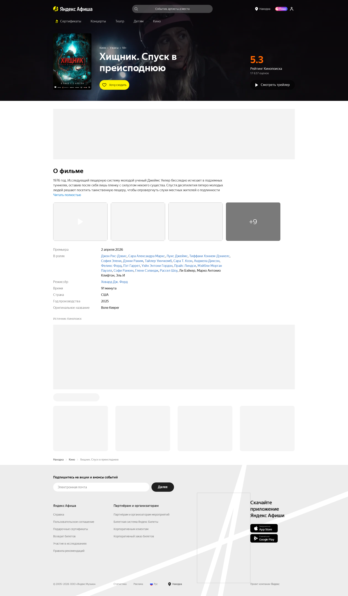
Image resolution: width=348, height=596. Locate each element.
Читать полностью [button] (67, 195)
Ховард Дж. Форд (114, 282)
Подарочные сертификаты (70, 529)
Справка (58, 514)
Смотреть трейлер (275, 85)
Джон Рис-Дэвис (114, 256)
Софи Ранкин (124, 270)
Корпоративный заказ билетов (134, 536)
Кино (72, 459)
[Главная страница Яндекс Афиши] (55, 8)
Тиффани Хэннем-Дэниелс (209, 256)
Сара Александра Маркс (146, 256)
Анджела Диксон (207, 261)
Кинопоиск (74, 318)
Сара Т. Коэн (182, 261)
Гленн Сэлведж (146, 270)
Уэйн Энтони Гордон (157, 266)
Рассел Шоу (169, 270)
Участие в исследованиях (70, 543)
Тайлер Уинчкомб (158, 261)
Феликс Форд (111, 266)
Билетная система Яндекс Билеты (136, 521)
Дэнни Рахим (133, 261)
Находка (58, 459)
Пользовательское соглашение (73, 521)
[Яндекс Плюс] (281, 9)
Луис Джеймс (177, 256)
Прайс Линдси (185, 266)
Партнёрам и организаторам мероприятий (141, 514)
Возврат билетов (64, 536)
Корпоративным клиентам (131, 529)
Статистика (120, 584)
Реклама (138, 584)
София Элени (111, 261)
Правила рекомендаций (68, 550)
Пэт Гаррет (131, 266)
